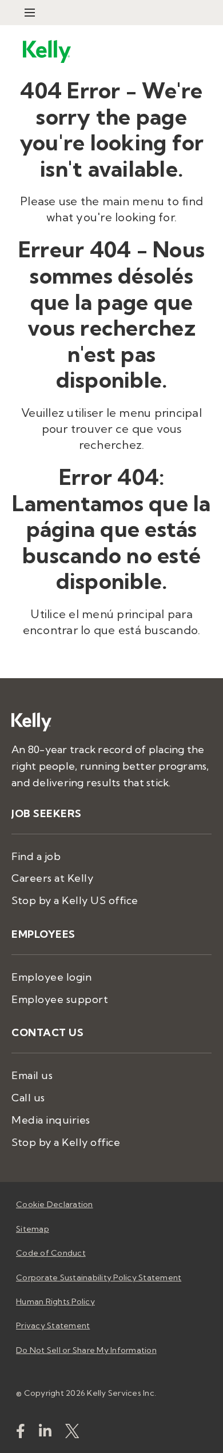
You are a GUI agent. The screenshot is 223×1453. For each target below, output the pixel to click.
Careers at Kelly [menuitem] (52, 878)
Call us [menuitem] (28, 1097)
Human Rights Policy (55, 1301)
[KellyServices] (72, 1433)
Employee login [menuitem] (51, 977)
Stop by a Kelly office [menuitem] (65, 1142)
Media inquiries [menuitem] (50, 1119)
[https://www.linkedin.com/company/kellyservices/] (45, 1433)
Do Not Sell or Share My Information (86, 1350)
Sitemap (32, 1229)
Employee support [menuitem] (59, 999)
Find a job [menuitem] (36, 856)
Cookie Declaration (54, 1204)
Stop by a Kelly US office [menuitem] (74, 900)
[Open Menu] (30, 12)
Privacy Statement (53, 1325)
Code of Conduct (51, 1253)
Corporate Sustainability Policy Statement (98, 1277)
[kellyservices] (20, 1433)
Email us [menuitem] (32, 1075)
